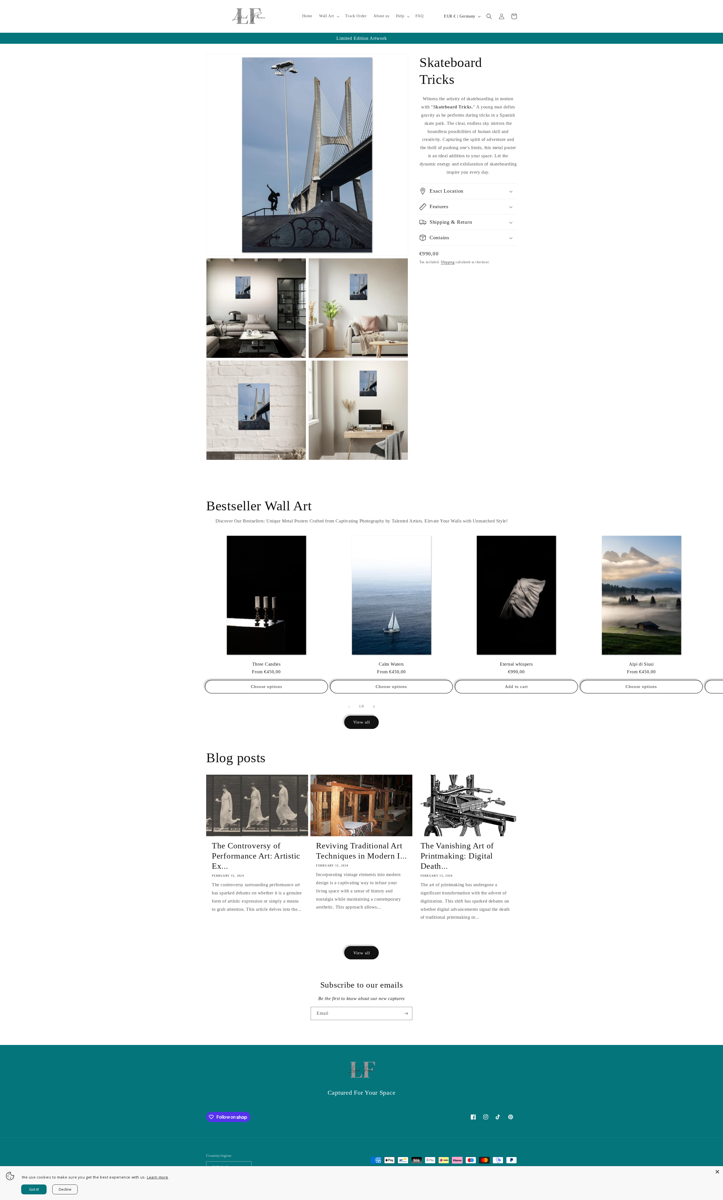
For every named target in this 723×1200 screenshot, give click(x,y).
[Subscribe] (406, 1013)
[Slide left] (349, 706)
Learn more (157, 1177)
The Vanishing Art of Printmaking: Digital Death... (457, 855)
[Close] (717, 1172)
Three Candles (266, 664)
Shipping (448, 262)
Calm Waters (391, 664)
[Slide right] (374, 706)
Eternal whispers (516, 664)
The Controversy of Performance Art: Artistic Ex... (256, 855)
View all (361, 722)
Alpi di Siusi (641, 664)
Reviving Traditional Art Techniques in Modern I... (361, 850)
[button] (329, 16)
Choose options (266, 686)
